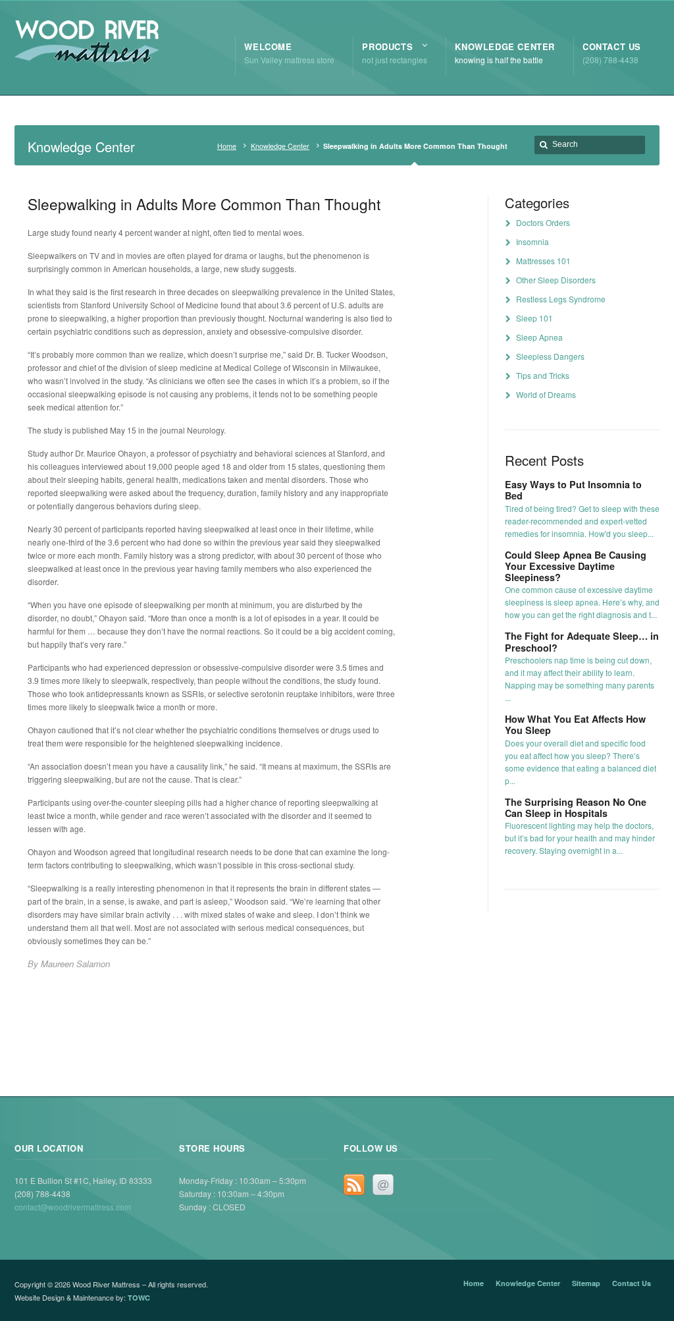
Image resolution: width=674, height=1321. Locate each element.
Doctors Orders (543, 222)
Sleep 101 (534, 317)
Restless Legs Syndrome (561, 298)
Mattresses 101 (543, 260)
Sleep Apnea (539, 337)
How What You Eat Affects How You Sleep (575, 724)
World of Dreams (546, 394)
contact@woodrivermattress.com (72, 1206)
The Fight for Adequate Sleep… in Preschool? (582, 641)
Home (226, 146)
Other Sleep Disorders (556, 279)
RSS (354, 1184)
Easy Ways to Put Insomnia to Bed (573, 490)
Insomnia (532, 241)
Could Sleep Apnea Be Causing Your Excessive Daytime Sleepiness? (575, 566)
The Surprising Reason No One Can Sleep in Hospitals (575, 807)
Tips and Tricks (542, 375)
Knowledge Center (280, 146)
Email (383, 1184)
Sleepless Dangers (550, 356)
